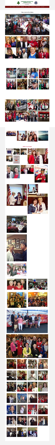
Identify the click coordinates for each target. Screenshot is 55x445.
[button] (10, 41)
